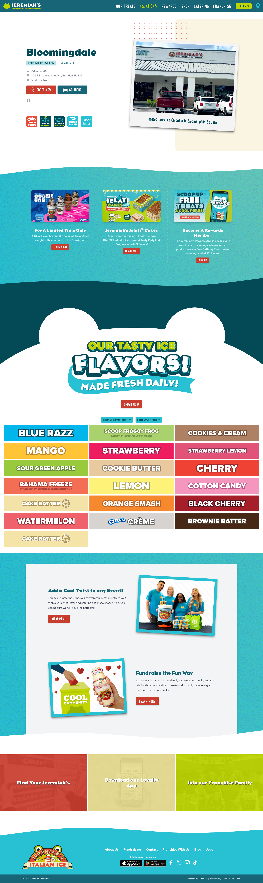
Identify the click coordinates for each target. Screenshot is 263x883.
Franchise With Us (176, 849)
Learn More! (60, 247)
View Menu (59, 618)
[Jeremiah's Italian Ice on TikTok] (195, 862)
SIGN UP (202, 260)
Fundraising (132, 849)
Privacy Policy (215, 878)
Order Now (243, 6)
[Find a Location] (258, 6)
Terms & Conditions (231, 878)
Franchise (222, 6)
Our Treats (126, 6)
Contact (152, 849)
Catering (201, 6)
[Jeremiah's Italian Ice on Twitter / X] (179, 862)
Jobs (209, 849)
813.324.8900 (39, 71)
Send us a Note (40, 80)
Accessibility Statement (197, 878)
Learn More (131, 251)
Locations (148, 6)
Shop (185, 6)
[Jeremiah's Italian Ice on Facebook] (170, 862)
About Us (111, 849)
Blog (197, 849)
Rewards (169, 6)
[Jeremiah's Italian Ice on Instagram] (187, 862)
